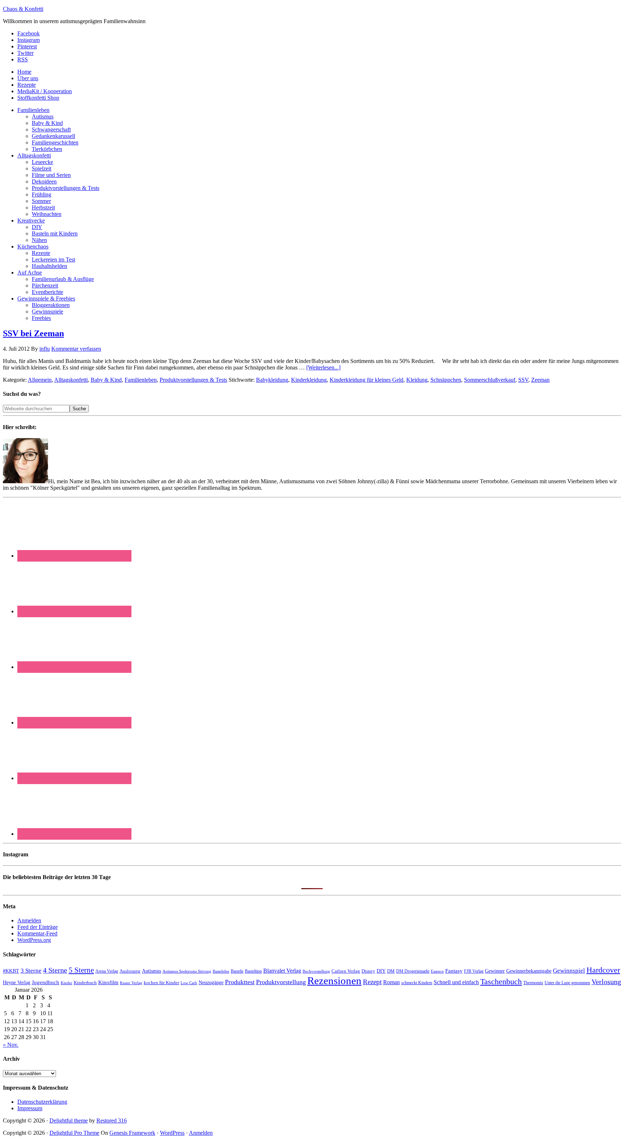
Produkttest (240, 982)
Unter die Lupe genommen (567, 983)
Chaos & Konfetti (23, 9)
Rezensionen (334, 980)
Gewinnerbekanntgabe (528, 971)
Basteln (237, 971)
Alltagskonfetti (71, 380)
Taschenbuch (501, 981)
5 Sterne (81, 970)
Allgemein (40, 380)
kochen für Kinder (161, 982)
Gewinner (495, 971)
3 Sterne (31, 970)
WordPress (172, 1133)
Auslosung (130, 971)
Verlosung (606, 982)
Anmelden (29, 920)
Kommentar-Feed (37, 933)
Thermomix (533, 982)
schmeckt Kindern (416, 983)
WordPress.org (34, 940)
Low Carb (189, 983)
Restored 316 (111, 1120)
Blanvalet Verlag (282, 971)
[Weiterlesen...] (323, 367)
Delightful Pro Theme (74, 1133)
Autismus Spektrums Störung (186, 971)
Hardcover (603, 969)
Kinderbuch (85, 982)
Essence (437, 971)
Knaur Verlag (131, 983)
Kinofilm (108, 982)
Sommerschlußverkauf (489, 380)
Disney (368, 971)
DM (391, 971)
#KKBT (11, 971)
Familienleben (141, 380)
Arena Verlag (106, 971)
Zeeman (540, 380)
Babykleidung (272, 380)
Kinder (66, 983)
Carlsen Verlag (346, 971)
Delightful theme (68, 1120)
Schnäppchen (445, 380)
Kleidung (417, 380)
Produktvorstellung (281, 982)
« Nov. (10, 1045)
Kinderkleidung (309, 380)
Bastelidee (221, 971)
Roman (391, 982)
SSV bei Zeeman (33, 333)
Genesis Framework (132, 1133)
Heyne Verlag (16, 982)
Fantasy (454, 971)
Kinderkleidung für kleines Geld (366, 380)
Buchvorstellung (316, 971)
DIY (381, 971)
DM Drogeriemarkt (412, 971)
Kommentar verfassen (76, 349)
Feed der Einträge (37, 927)
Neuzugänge (211, 982)
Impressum (29, 1108)
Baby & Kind (106, 380)
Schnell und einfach (456, 982)
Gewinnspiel (569, 970)
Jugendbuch (45, 982)
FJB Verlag (474, 971)
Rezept (372, 982)
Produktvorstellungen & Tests (193, 380)
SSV (523, 380)
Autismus (151, 971)
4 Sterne (55, 970)
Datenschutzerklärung (42, 1102)
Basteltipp (253, 971)
